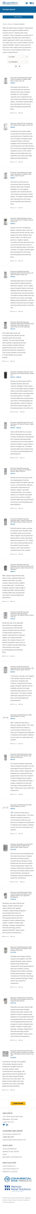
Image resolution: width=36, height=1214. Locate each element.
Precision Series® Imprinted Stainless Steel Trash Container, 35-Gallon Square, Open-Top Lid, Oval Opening (22, 567)
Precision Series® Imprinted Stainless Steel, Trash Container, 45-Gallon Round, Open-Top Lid (22, 668)
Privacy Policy (12, 1200)
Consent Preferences (9, 1202)
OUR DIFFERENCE (10, 1149)
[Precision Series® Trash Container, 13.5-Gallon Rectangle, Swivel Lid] (5, 126)
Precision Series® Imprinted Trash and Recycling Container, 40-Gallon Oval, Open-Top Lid (21, 845)
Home (4, 24)
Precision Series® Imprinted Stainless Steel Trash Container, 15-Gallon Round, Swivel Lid (21, 273)
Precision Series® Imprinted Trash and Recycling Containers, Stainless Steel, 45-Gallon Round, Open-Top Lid (22, 1053)
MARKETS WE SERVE (11, 1151)
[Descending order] (27, 57)
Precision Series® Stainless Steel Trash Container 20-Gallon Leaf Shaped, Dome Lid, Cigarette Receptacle (21, 895)
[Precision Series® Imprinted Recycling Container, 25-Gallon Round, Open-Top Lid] (5, 471)
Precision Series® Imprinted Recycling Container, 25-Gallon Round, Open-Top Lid (20, 469)
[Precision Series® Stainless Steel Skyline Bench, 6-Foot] (5, 808)
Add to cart (14, 113)
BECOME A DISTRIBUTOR (12, 1157)
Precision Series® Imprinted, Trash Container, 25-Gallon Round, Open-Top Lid (22, 424)
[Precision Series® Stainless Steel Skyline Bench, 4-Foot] (5, 718)
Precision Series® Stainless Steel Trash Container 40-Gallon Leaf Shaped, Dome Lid (21, 948)
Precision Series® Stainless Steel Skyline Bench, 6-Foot (21, 805)
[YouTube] (4, 1124)
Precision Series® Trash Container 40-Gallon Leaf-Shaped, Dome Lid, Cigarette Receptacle (22, 999)
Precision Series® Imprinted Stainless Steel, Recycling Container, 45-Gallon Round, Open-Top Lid (22, 614)
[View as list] (19, 66)
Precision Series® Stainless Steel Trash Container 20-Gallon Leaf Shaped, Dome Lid (21, 755)
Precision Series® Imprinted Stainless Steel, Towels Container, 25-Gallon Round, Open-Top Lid (21, 520)
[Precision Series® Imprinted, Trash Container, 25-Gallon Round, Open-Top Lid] (5, 425)
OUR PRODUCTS (9, 1166)
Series (10, 24)
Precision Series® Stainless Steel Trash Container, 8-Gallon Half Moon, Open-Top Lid (21, 79)
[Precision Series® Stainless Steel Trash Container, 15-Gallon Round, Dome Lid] (5, 221)
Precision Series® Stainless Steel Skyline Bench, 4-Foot (21, 715)
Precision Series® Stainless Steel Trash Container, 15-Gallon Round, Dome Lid (21, 220)
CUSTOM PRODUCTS (11, 1169)
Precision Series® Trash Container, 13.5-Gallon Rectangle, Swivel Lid (21, 124)
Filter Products (18, 17)
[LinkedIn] (7, 1124)
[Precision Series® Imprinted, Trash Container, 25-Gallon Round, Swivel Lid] (5, 375)
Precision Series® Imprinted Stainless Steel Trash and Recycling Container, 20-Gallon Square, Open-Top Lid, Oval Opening (22, 324)
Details (21, 113)
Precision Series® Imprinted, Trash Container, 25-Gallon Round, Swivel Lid (22, 373)
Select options (15, 412)
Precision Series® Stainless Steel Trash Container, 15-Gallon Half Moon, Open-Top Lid (21, 174)
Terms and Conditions (23, 1200)
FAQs (5, 1154)
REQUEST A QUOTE (10, 1171)
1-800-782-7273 (8, 1122)
